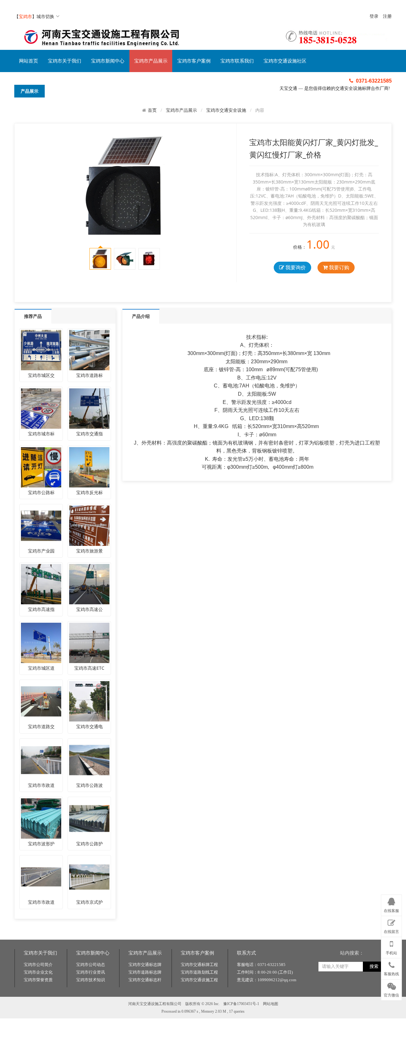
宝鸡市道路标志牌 (144, 972)
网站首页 (28, 61)
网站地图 (270, 1004)
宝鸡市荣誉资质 (38, 979)
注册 (387, 16)
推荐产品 (33, 316)
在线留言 (391, 931)
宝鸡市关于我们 (64, 61)
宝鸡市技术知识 (90, 979)
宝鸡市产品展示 (150, 61)
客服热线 (391, 974)
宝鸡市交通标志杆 (144, 979)
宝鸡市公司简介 (38, 964)
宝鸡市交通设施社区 (285, 61)
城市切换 (45, 16)
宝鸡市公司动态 (90, 964)
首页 (152, 110)
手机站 (391, 953)
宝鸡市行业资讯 (90, 972)
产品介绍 (141, 316)
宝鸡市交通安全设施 (226, 110)
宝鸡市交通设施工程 (199, 979)
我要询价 (295, 267)
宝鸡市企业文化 (38, 972)
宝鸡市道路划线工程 (199, 972)
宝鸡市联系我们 (237, 61)
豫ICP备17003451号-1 (241, 1004)
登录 (374, 16)
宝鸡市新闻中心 (107, 61)
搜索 (374, 966)
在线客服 (391, 911)
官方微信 (391, 995)
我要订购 (338, 267)
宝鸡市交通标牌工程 (199, 964)
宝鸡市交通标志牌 (144, 964)
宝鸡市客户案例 (194, 61)
